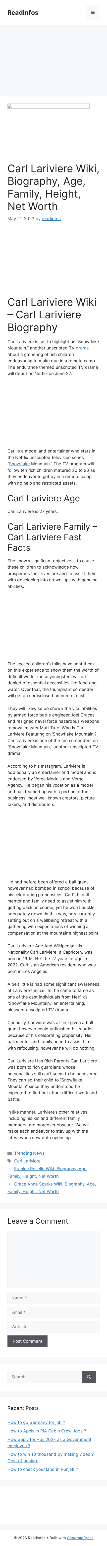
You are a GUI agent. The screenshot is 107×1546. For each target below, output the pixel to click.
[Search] (89, 1377)
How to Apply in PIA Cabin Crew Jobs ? (46, 1430)
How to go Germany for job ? (36, 1422)
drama (82, 347)
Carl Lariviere (27, 1160)
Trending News (29, 1153)
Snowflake (19, 463)
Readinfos (22, 12)
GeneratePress (80, 1537)
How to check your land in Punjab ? (42, 1469)
